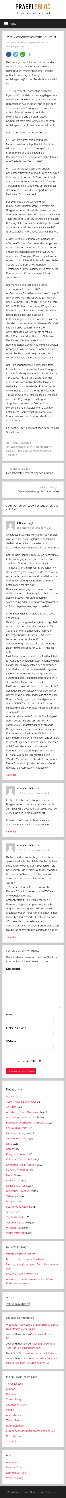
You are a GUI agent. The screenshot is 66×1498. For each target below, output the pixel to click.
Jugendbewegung (16, 1138)
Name (10, 1014)
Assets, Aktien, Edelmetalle (21, 1101)
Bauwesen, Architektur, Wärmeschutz (27, 1122)
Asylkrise (11, 1106)
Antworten (11, 775)
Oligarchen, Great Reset (19, 1191)
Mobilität (11, 1175)
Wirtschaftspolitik (16, 1233)
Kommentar (14, 968)
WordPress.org (14, 1478)
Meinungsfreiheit (42, 451)
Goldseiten (12, 1394)
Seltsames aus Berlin (18, 1206)
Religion (10, 1201)
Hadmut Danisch (15, 1425)
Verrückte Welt (14, 1217)
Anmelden (12, 1462)
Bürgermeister (17, 446)
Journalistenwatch (16, 1404)
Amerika (11, 1096)
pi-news (10, 1388)
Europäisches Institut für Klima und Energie (30, 1431)
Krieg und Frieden (16, 1154)
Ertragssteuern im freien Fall (22, 1274)
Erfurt (29, 446)
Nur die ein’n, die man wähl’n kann (25, 1259)
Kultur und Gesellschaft (19, 1159)
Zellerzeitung (13, 1399)
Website (11, 1041)
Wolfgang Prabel (15, 46)
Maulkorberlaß (24, 451)
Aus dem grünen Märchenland (23, 1112)
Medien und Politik (16, 1170)
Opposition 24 (14, 1436)
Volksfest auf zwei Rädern (20, 1254)
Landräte (11, 451)
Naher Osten (13, 1180)
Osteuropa (12, 1196)
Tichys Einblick (14, 1383)
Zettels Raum (13, 1420)
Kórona (10, 1148)
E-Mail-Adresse (16, 1028)
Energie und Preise (16, 1128)
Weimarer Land (15, 1227)
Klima (9, 1143)
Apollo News (13, 1415)
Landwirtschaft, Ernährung (21, 1164)
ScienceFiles (13, 1441)
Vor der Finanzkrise (17, 1222)
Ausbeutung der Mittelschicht (22, 1117)
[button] (9, 54)
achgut (10, 1409)
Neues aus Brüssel (16, 1185)
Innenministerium (42, 446)
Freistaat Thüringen (20, 442)
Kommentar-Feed (16, 1472)
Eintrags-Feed (14, 1467)
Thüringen (11, 455)
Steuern (10, 1212)
